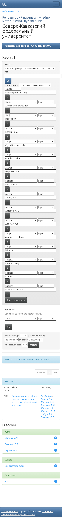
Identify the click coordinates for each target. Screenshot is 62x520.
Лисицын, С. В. (48, 417)
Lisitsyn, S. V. (47, 414)
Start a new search (16, 300)
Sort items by (37, 335)
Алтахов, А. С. (48, 405)
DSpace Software (9, 511)
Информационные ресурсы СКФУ (18, 514)
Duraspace (47, 511)
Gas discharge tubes (14, 465)
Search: (9, 64)
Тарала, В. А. (47, 399)
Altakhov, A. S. (47, 402)
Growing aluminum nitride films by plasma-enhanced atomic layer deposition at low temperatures (24, 400)
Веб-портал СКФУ (11, 11)
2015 (7, 481)
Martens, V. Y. (47, 408)
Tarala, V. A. (46, 396)
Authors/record (13, 344)
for (6, 71)
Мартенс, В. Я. (48, 411)
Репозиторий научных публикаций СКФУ (28, 45)
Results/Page (12, 335)
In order (23, 339)
